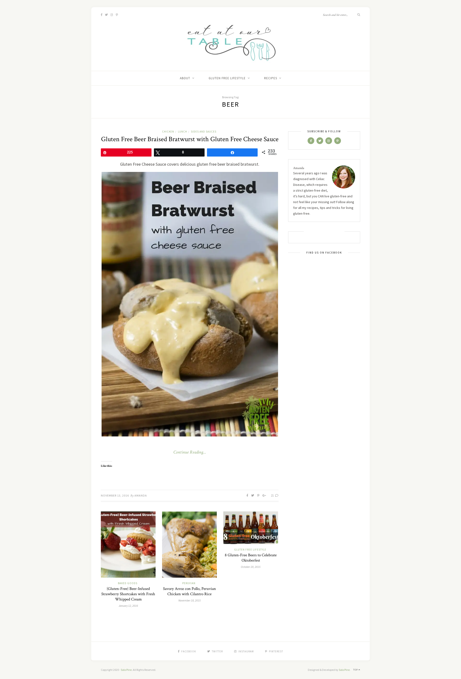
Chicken (168, 131)
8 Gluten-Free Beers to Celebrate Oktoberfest (251, 557)
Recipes (270, 78)
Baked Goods (127, 583)
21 (272, 495)
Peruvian (188, 583)
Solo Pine (126, 670)
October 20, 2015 (251, 567)
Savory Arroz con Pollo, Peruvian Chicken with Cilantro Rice (189, 591)
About (185, 78)
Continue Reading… (189, 452)
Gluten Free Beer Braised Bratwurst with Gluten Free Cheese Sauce (190, 139)
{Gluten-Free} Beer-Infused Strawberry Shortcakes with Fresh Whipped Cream (128, 594)
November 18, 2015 (189, 600)
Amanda (140, 495)
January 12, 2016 (128, 605)
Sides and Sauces (203, 131)
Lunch (182, 131)
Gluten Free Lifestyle (227, 78)
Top (355, 669)
